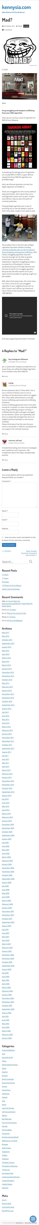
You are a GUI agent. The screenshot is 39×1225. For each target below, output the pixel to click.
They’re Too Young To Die (16, 613)
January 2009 (7, 864)
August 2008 (6, 882)
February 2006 (7, 991)
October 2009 (7, 832)
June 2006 (5, 977)
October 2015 (7, 640)
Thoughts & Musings (10, 1166)
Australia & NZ (7, 1057)
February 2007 (7, 948)
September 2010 (8, 792)
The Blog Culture (8, 1162)
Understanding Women (11, 1177)
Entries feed (6, 1203)
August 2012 (6, 709)
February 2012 (7, 730)
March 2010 (6, 814)
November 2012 (8, 698)
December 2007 (8, 911)
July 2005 (5, 1016)
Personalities (7, 1130)
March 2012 (6, 727)
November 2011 (8, 741)
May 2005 (5, 1024)
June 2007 (5, 933)
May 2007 (5, 937)
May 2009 (5, 850)
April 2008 (6, 897)
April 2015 (6, 654)
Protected (6, 1133)
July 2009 (5, 843)
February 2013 (7, 687)
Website (5, 529)
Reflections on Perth (9, 1141)
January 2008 (7, 908)
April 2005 (6, 1027)
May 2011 (5, 763)
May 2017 (5, 633)
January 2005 (7, 1038)
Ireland (4, 1097)
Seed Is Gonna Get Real (11, 589)
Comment (6, 481)
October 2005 (7, 1006)
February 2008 (7, 904)
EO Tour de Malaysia (14, 620)
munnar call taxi (15, 440)
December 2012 (8, 694)
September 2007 (8, 922)
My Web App (6, 1119)
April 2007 (6, 940)
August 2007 (6, 926)
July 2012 (5, 712)
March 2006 (6, 987)
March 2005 (6, 1031)
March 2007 (6, 944)
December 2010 (8, 781)
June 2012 (5, 716)
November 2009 (8, 828)
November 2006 (8, 958)
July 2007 (5, 929)
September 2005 (8, 1009)
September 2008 (8, 879)
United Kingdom (8, 1181)
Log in (4, 1200)
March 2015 (6, 658)
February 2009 (7, 861)
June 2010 (5, 803)
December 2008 (8, 868)
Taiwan (4, 1155)
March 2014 (6, 665)
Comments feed (8, 1207)
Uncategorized (7, 1173)
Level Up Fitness (8, 1108)
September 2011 (8, 748)
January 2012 (7, 734)
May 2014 (5, 661)
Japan (4, 1104)
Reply (6, 376)
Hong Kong (6, 1090)
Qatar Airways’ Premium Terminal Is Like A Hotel (29, 553)
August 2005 (6, 1013)
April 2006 (6, 984)
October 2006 (7, 962)
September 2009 (8, 835)
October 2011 (7, 745)
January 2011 (7, 777)
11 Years (5, 578)
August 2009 (6, 839)
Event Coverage (8, 1079)
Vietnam (5, 1188)
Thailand (5, 1159)
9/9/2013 (7, 551)
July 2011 (5, 756)
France (4, 1086)
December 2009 (8, 824)
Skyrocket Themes (31, 1223)
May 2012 (5, 719)
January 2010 (7, 821)
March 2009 (6, 857)
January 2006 (7, 995)
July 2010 (5, 799)
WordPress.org (7, 1211)
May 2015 (5, 651)
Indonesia (5, 1094)
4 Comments (8, 30)
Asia (3, 1054)
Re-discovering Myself (10, 1137)
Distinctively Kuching (10, 1065)
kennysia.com (16, 8)
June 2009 (5, 846)
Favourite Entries (8, 1083)
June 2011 (5, 759)
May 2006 (5, 980)
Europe (26, 26)
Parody (4, 1126)
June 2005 (5, 1020)
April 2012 (6, 723)
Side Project (6, 1148)
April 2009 (6, 853)
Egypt (4, 1068)
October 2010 (7, 788)
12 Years (5, 575)
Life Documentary (8, 1112)
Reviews (5, 1144)
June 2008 (5, 890)
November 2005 (8, 1002)
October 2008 (7, 875)
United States (7, 1184)
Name (5, 511)
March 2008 (6, 900)
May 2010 (5, 806)
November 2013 (8, 676)
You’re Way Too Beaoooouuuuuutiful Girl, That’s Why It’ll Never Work (17, 603)
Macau (4, 1115)
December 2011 (8, 738)
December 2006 (8, 955)
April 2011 (6, 766)
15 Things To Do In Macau (11, 585)
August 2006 (6, 969)
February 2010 (7, 817)
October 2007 (7, 919)
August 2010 (6, 795)
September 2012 (8, 705)
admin (20, 26)
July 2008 (5, 886)
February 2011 (7, 774)
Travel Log (6, 1170)
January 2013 (7, 690)
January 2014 (7, 669)
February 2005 (7, 1034)
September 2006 (8, 966)
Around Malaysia (8, 1050)
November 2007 (8, 915)
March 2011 (6, 770)
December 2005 (8, 998)
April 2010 (6, 810)
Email (4, 520)
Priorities (5, 582)
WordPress (19, 1223)
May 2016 (5, 636)
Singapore (6, 1152)
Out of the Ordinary (9, 1123)
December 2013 (8, 672)
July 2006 (5, 973)
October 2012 (7, 701)
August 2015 (6, 647)
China (4, 1061)
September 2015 (8, 643)
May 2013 (5, 683)
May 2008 (5, 893)
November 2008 (8, 872)
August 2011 (6, 752)
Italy (3, 1101)
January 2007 (7, 951)
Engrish (5, 1072)
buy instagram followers (18, 359)
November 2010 (8, 785)
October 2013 (7, 680)
